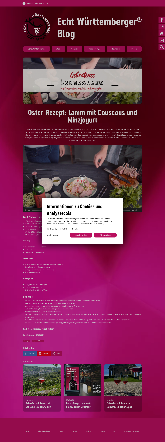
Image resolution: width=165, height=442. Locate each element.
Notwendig (53, 229)
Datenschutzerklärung (96, 224)
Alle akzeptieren (105, 235)
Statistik (64, 229)
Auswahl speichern (81, 235)
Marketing (75, 229)
